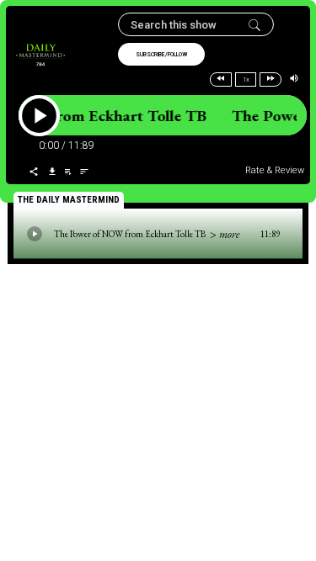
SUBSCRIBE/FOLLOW (161, 54)
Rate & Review (274, 170)
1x (246, 79)
